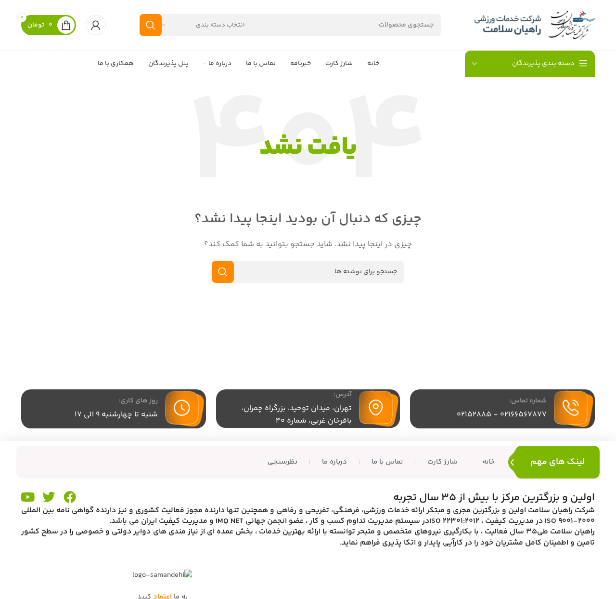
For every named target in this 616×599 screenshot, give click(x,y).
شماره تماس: (528, 401)
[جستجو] (151, 25)
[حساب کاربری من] (96, 25)
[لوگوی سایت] (535, 24)
